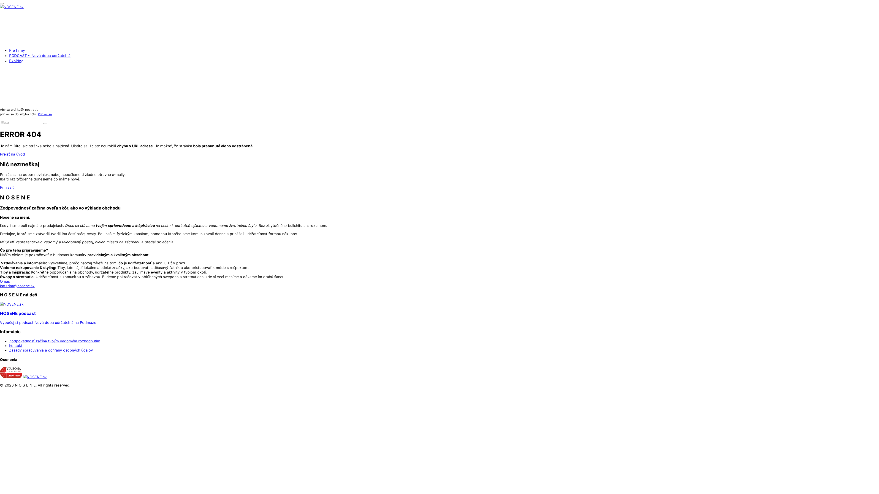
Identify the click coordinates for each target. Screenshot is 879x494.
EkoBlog (16, 61)
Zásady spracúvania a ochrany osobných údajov (51, 350)
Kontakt (15, 345)
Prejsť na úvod (12, 154)
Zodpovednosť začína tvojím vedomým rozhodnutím (54, 341)
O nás (5, 281)
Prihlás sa (45, 114)
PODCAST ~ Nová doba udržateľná (40, 55)
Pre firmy (17, 50)
